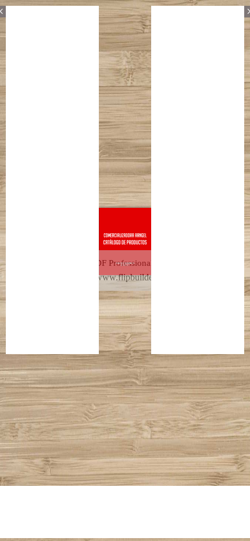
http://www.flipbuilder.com (123, 277)
